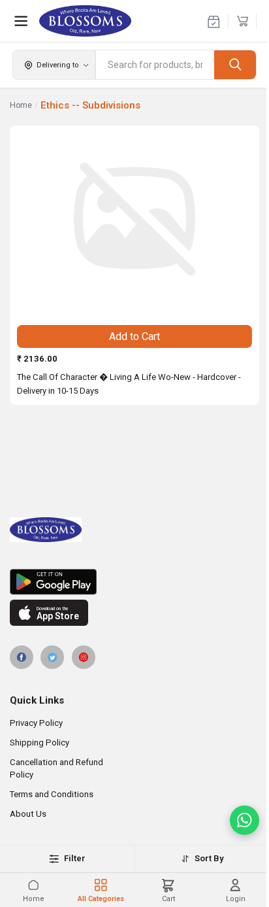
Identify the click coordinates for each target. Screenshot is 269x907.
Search (235, 64)
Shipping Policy (39, 742)
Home (21, 105)
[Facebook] (21, 657)
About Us (28, 814)
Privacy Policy (36, 723)
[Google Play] (134, 582)
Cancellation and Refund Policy (56, 768)
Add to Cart (134, 336)
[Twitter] (52, 657)
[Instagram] (83, 657)
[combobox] (155, 64)
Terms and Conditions (51, 794)
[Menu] (20, 20)
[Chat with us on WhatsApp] (244, 820)
